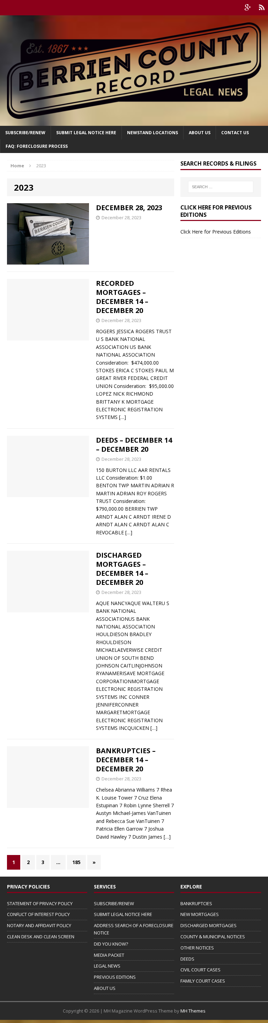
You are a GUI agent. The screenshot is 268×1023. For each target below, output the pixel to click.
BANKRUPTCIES (196, 903)
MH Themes (193, 1011)
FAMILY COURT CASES (202, 981)
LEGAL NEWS (107, 966)
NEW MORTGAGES (199, 914)
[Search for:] (221, 187)
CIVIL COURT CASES (200, 970)
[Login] (261, 7)
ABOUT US (105, 988)
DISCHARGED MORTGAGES (208, 925)
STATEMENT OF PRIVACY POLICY (40, 903)
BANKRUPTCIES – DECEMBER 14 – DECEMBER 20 (126, 759)
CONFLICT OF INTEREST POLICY (38, 914)
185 (76, 862)
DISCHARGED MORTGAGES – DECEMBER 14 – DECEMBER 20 (122, 568)
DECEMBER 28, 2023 (129, 207)
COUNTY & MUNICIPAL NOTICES (212, 936)
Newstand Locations (152, 133)
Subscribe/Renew (25, 133)
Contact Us (235, 133)
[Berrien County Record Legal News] (134, 70)
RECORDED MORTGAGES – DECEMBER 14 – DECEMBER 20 (122, 296)
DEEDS (187, 959)
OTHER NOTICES (197, 948)
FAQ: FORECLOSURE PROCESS (37, 146)
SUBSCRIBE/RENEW (114, 903)
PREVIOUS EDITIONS (115, 977)
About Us (199, 133)
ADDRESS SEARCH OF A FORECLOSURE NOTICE (133, 929)
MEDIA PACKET (109, 955)
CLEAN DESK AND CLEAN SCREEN (40, 936)
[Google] (247, 7)
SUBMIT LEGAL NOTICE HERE (86, 133)
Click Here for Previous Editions (215, 231)
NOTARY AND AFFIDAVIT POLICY (39, 925)
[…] (122, 417)
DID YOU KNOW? (111, 944)
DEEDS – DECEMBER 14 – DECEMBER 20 (134, 444)
